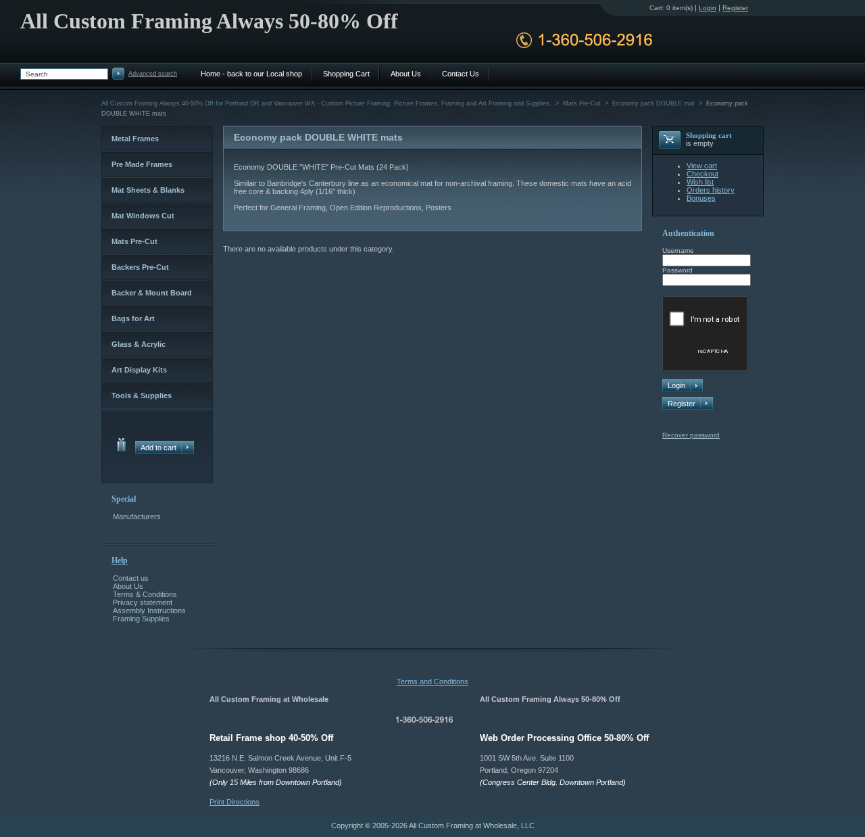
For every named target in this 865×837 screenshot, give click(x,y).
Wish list (700, 182)
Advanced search (152, 73)
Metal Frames (135, 139)
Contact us (131, 578)
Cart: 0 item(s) (671, 7)
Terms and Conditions (432, 681)
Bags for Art (133, 318)
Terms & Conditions (145, 594)
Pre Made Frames (142, 164)
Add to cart (158, 448)
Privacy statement (142, 602)
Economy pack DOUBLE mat (653, 103)
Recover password (691, 435)
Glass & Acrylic (139, 344)
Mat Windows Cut (143, 216)
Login (707, 7)
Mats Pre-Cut (134, 241)
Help (120, 560)
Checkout (702, 174)
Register (681, 404)
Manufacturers (137, 516)
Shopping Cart (346, 74)
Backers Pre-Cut (140, 267)
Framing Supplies (141, 619)
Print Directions (234, 802)
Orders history (711, 190)
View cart (702, 166)
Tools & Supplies (142, 395)
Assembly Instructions (149, 610)
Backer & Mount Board (152, 293)
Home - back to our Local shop (251, 74)
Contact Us (460, 74)
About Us (128, 586)
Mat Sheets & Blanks (148, 190)
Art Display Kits (139, 370)
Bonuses (701, 198)
